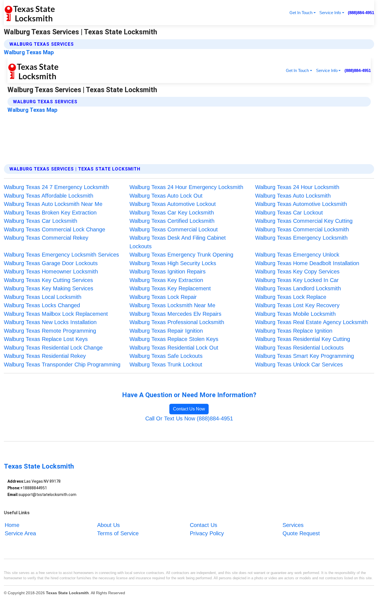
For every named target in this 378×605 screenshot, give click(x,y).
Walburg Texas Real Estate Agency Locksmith (311, 322)
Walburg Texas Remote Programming (50, 331)
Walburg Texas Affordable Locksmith (48, 196)
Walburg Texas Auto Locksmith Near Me (53, 204)
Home (12, 525)
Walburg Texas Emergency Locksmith (301, 238)
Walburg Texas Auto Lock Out (166, 196)
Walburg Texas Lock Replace (290, 297)
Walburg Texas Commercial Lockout (174, 229)
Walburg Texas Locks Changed (42, 305)
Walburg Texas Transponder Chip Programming (62, 364)
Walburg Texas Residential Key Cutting (302, 339)
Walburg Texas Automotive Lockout (173, 204)
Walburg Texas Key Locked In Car (297, 280)
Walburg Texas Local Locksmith (42, 297)
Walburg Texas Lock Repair (163, 297)
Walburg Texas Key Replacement (170, 288)
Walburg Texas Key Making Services (48, 288)
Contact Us (203, 525)
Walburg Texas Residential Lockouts (299, 348)
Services (293, 525)
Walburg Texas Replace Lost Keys (46, 339)
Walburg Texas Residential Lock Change (53, 348)
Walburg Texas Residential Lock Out (174, 348)
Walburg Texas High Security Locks (173, 263)
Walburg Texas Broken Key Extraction (50, 213)
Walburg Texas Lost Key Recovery (297, 305)
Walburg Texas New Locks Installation (50, 322)
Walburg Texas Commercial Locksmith (302, 229)
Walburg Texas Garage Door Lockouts (51, 263)
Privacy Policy (207, 533)
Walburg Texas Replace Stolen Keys (174, 339)
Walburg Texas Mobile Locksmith (295, 314)
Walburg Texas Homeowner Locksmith (51, 271)
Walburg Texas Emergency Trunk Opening (181, 255)
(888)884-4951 (361, 12)
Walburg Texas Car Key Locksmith (172, 213)
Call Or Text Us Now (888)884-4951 (189, 418)
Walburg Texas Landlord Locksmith (298, 288)
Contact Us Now (189, 409)
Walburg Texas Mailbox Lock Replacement (56, 314)
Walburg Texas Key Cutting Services (48, 280)
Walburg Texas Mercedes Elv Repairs (175, 314)
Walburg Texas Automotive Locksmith (301, 204)
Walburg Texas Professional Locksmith (177, 322)
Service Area (20, 533)
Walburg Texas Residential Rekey (45, 356)
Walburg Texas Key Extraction (166, 280)
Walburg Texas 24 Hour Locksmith (297, 187)
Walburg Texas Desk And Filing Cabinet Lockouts (178, 242)
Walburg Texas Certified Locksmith (172, 221)
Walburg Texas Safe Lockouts (166, 356)
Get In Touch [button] (300, 12)
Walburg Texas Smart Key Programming (304, 356)
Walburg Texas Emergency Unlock (297, 255)
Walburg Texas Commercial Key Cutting (304, 221)
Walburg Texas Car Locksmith (40, 221)
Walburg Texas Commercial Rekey (46, 238)
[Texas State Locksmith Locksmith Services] (29, 12)
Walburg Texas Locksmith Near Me (172, 305)
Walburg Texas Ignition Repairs (168, 271)
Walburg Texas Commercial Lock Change (54, 229)
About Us (108, 525)
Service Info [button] (330, 12)
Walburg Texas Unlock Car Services (299, 364)
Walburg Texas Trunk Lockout (166, 364)
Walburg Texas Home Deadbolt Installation (307, 263)
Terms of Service (118, 533)
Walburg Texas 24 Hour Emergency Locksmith (186, 187)
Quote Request (301, 533)
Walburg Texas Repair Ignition (166, 331)
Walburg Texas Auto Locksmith (293, 196)
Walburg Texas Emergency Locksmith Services (61, 255)
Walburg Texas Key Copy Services (297, 271)
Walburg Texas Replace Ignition (293, 331)
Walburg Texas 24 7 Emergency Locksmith (56, 187)
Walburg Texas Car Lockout (289, 213)
